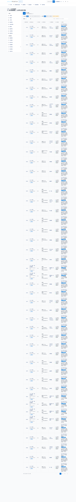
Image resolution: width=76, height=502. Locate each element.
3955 (27, 151)
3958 (27, 181)
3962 (27, 220)
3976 (27, 344)
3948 (27, 88)
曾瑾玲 (51, 310)
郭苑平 (51, 418)
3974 (27, 327)
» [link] (67, 473)
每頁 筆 (27, 18)
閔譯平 (51, 181)
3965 (27, 249)
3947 (27, 79)
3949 (27, 96)
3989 (27, 457)
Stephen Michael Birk (51, 345)
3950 (27, 105)
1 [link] (60, 473)
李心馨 (51, 210)
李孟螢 (51, 151)
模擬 (31, 28)
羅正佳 (51, 292)
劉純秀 (51, 457)
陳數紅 (51, 70)
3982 (27, 396)
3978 (27, 362)
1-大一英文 (31, 26)
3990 (27, 467)
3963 (27, 230)
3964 (27, 240)
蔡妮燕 (51, 230)
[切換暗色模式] (68, 1)
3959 (27, 191)
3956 (27, 161)
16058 (63, 24)
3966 (27, 259)
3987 (27, 437)
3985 (27, 419)
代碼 (45, 16)
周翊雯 (51, 275)
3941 (27, 27)
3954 (27, 142)
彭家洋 (51, 53)
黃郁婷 (51, 411)
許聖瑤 (51, 353)
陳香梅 (51, 114)
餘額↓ (51, 16)
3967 (27, 268)
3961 (27, 210)
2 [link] (62, 473)
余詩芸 (51, 388)
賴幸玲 (51, 88)
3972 (27, 310)
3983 (27, 404)
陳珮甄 (51, 379)
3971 (27, 301)
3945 (27, 62)
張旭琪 (51, 96)
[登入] (61, 1)
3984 (27, 411)
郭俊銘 (51, 362)
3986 (27, 428)
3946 (27, 70)
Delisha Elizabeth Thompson (51, 318)
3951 (27, 114)
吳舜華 (51, 220)
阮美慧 (51, 267)
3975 (27, 336)
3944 (27, 53)
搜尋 (53, 1)
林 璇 (51, 191)
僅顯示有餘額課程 (56, 16)
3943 (27, 44)
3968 (27, 275)
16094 (63, 265)
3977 (27, 353)
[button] (29, 5)
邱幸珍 (51, 259)
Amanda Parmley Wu (51, 142)
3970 (27, 292)
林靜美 (51, 161)
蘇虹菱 (51, 403)
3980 (27, 379)
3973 (27, 318)
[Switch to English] (63, 1)
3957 (27, 171)
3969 (27, 284)
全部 (27, 16)
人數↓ (48, 16)
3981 (27, 388)
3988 (27, 447)
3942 (27, 36)
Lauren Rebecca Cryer (51, 200)
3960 (27, 200)
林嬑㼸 (51, 240)
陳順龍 (51, 284)
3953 (27, 132)
